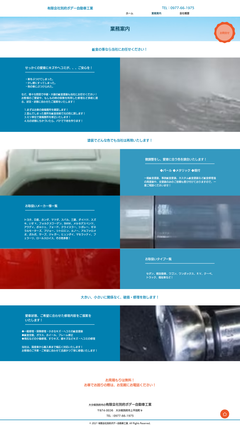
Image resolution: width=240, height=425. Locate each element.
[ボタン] (224, 413)
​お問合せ (225, 33)
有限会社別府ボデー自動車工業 (120, 404)
